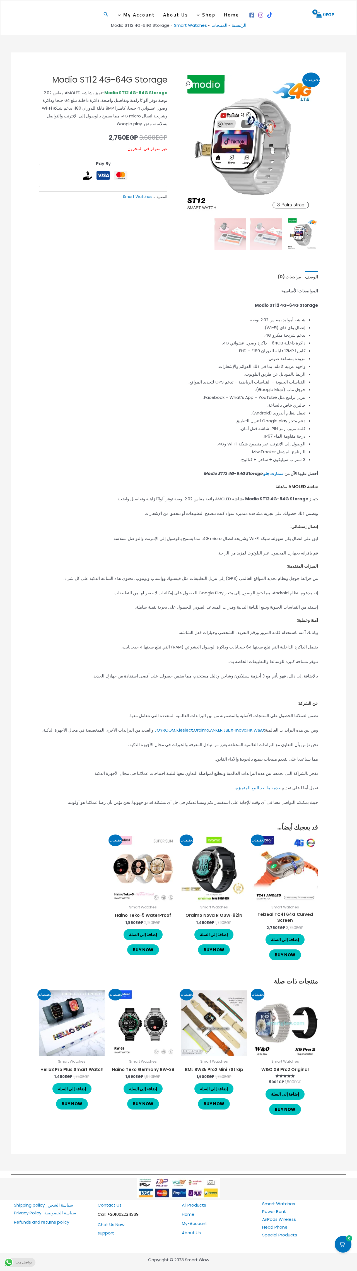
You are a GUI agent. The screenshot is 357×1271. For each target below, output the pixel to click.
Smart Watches (137, 196)
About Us (175, 14)
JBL (226, 730)
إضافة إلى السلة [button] (285, 939)
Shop (209, 14)
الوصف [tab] (311, 277)
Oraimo (201, 730)
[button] (199, 14)
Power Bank (274, 1211)
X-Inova (239, 730)
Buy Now (285, 955)
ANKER (216, 730)
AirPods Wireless (279, 1219)
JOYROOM (165, 730)
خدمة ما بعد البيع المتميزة (258, 788)
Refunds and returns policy (41, 1222)
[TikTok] (269, 15)
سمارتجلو (273, 473)
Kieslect (185, 730)
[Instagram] (261, 15)
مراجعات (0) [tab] (289, 277)
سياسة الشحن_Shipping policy (43, 1205)
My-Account (194, 1223)
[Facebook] (252, 15)
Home (231, 14)
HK (250, 730)
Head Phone (275, 1227)
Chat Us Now (111, 1224)
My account (139, 14)
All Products (194, 1205)
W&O (259, 730)
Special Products (279, 1235)
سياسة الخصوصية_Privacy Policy (45, 1213)
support (106, 1233)
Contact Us (110, 1205)
